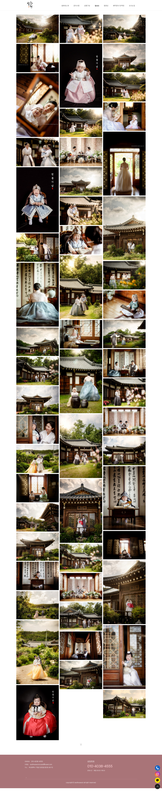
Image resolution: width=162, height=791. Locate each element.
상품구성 (87, 5)
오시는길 (132, 5)
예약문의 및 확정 (118, 5)
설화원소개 (65, 5)
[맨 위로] (157, 786)
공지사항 (76, 5)
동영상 (106, 5)
